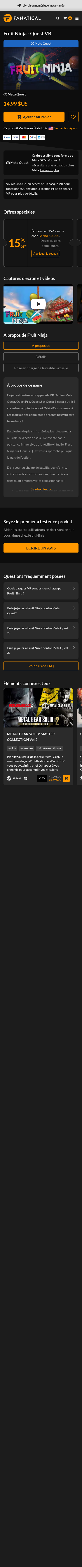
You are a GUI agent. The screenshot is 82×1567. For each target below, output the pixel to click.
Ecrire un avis (41, 548)
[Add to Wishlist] (73, 117)
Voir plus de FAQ (41, 666)
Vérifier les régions (66, 128)
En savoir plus (49, 170)
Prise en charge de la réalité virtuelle (41, 368)
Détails (41, 356)
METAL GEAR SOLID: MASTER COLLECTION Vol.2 (31, 736)
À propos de (41, 345)
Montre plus (39, 489)
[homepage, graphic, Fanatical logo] (22, 18)
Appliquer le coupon (45, 253)
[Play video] (38, 304)
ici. (21, 421)
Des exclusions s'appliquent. (50, 243)
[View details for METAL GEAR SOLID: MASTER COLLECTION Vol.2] (38, 707)
